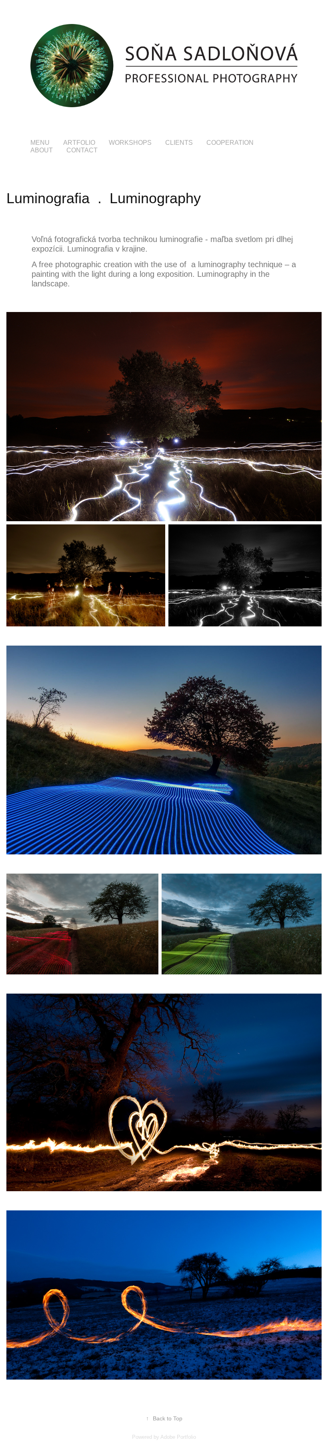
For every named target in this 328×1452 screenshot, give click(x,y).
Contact (82, 150)
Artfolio (79, 142)
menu (40, 142)
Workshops (130, 142)
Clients (179, 142)
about (41, 150)
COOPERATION (230, 142)
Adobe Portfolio (178, 1437)
